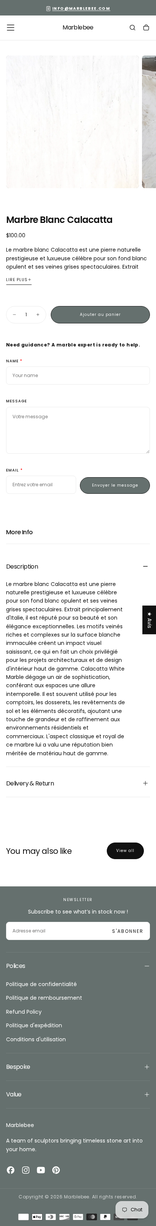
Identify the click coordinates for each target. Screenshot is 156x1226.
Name (12, 361)
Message (16, 401)
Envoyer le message (115, 485)
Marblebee (20, 1125)
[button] (10, 27)
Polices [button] (15, 966)
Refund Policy (24, 1012)
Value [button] (14, 1094)
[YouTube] (40, 1170)
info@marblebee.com (81, 8)
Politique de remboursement (44, 998)
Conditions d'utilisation (36, 1039)
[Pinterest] (56, 1170)
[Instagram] (25, 1170)
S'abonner (128, 931)
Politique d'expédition (34, 1025)
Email (12, 470)
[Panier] (146, 28)
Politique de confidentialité (41, 984)
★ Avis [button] (149, 619)
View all (125, 850)
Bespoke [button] (18, 1066)
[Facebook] (10, 1170)
